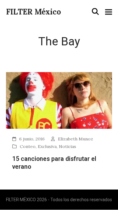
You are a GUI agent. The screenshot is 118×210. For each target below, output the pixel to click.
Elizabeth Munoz (75, 139)
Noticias (67, 146)
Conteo (28, 146)
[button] (95, 11)
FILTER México (33, 12)
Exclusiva (47, 146)
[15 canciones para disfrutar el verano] (59, 100)
